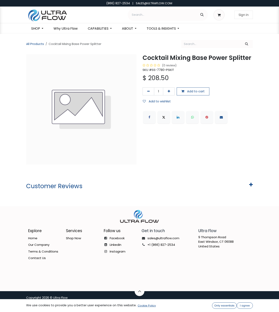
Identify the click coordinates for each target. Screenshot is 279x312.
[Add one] (169, 91)
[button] (139, 291)
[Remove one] (148, 91)
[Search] (202, 15)
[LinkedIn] (178, 117)
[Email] (221, 117)
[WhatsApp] (192, 117)
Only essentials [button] (224, 306)
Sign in (244, 14)
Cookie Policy (147, 306)
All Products (35, 44)
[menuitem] (37, 28)
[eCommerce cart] (220, 15)
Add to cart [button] (195, 91)
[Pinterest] (207, 117)
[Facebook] (149, 117)
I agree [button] (245, 306)
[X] (164, 117)
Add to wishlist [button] (159, 101)
